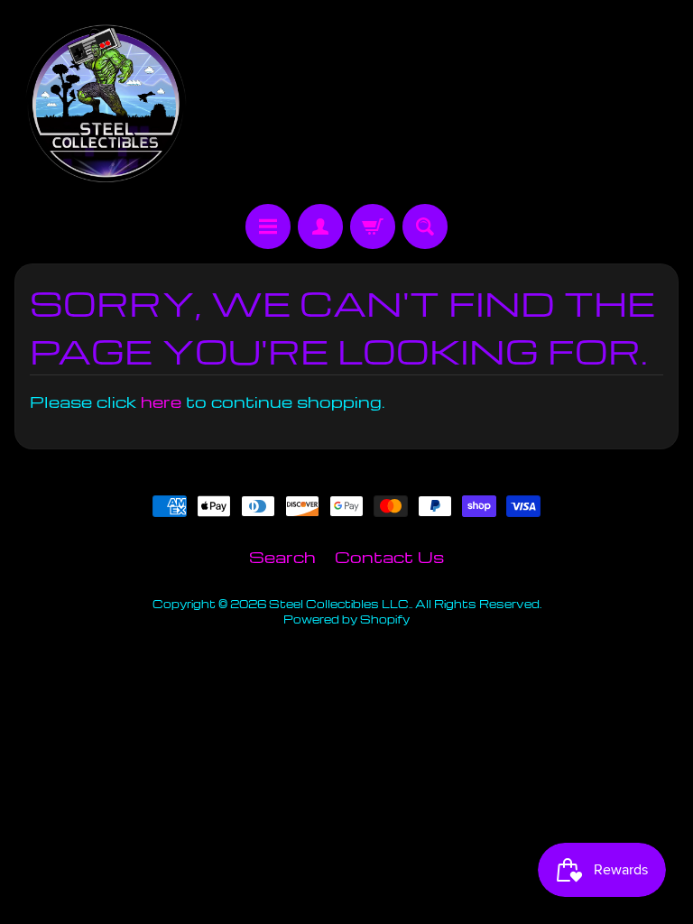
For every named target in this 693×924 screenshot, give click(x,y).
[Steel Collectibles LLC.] (105, 104)
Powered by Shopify (346, 619)
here (161, 401)
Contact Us (389, 556)
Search (282, 556)
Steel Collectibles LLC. (340, 603)
